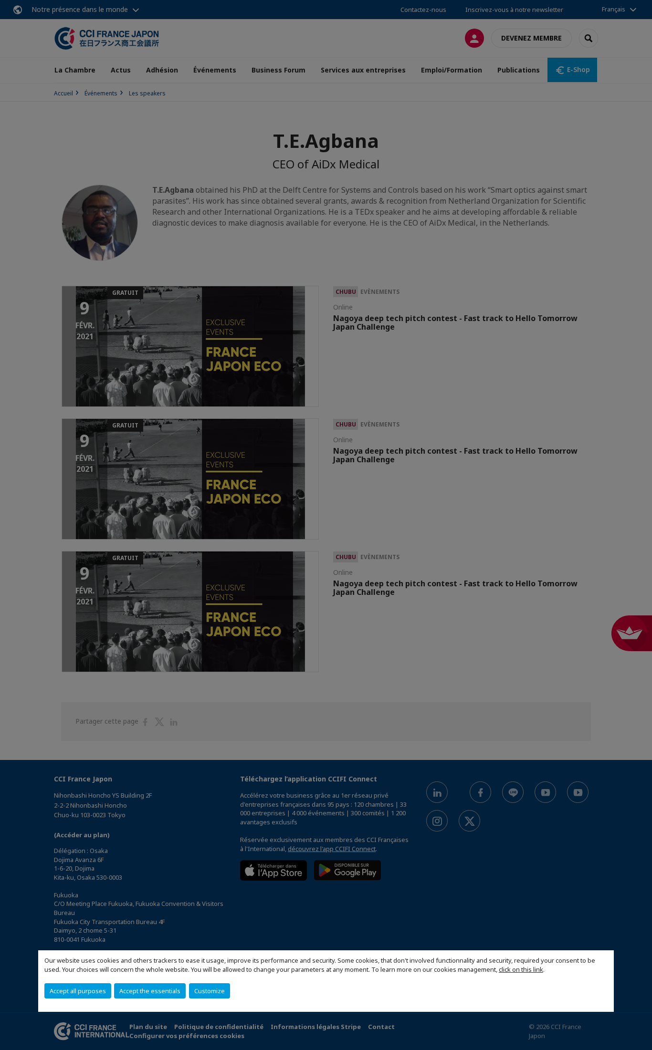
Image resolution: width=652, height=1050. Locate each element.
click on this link (521, 969)
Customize (209, 991)
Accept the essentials (149, 991)
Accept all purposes (78, 991)
